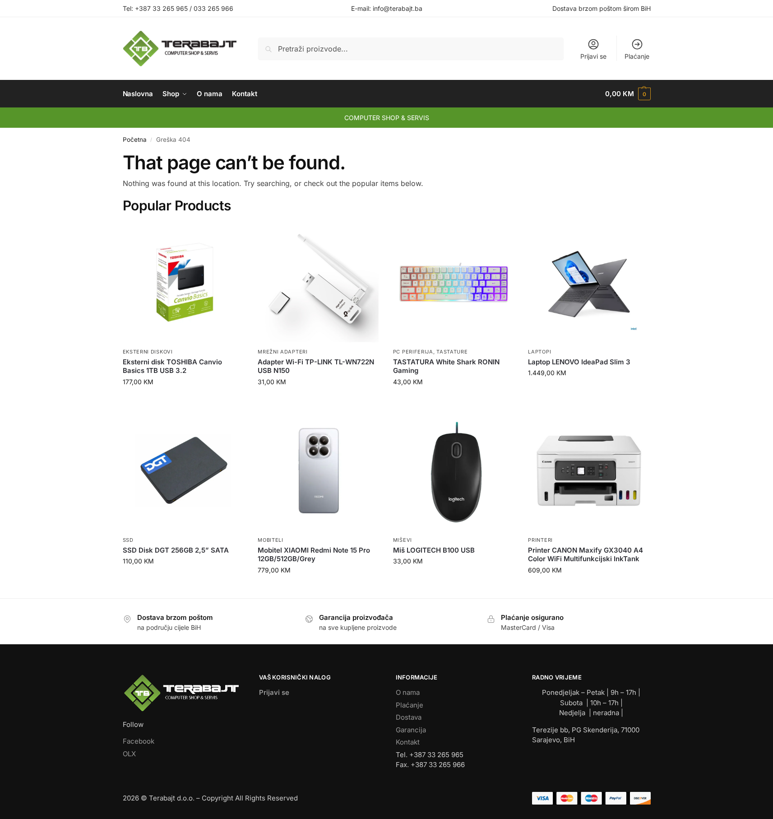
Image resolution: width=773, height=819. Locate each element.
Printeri (540, 540)
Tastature (452, 352)
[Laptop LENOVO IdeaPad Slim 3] (589, 283)
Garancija (411, 730)
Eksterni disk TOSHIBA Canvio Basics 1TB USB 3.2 (172, 366)
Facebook (138, 741)
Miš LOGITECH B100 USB (434, 550)
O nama (408, 692)
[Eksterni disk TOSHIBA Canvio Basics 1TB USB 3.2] (184, 283)
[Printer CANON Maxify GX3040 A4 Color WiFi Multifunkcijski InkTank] (589, 471)
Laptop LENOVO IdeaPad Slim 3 (579, 362)
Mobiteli (270, 540)
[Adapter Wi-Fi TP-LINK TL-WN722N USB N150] (319, 283)
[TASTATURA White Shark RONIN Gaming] (454, 283)
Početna (135, 139)
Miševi (402, 540)
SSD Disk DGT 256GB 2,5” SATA (176, 550)
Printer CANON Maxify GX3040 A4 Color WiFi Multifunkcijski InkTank (585, 554)
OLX (129, 753)
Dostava (408, 717)
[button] (627, 93)
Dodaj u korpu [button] (183, 401)
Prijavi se (593, 56)
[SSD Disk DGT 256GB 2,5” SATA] (184, 471)
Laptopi (539, 352)
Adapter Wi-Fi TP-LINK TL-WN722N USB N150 (316, 366)
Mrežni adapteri (283, 352)
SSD (128, 540)
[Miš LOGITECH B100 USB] (454, 471)
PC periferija (413, 352)
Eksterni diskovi (148, 352)
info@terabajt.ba (397, 8)
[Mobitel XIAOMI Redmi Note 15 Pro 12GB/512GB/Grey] (319, 471)
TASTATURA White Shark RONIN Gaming (446, 366)
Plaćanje (637, 56)
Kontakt (408, 742)
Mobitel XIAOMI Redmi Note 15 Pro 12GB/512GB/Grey (314, 554)
